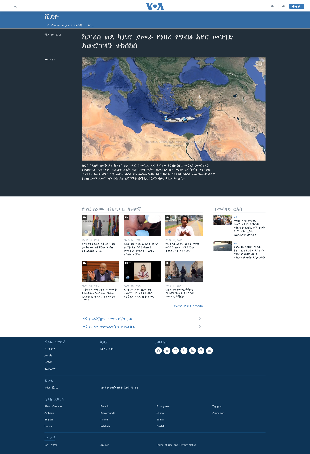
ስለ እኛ (104, 444)
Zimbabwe (218, 413)
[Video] (272, 6)
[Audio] (283, 6)
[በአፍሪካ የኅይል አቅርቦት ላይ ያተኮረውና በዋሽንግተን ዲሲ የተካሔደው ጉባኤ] (100, 225)
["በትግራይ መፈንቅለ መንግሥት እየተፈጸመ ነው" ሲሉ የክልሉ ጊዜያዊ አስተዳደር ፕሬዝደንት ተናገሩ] (100, 271)
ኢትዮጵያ (49, 349)
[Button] (50, 60)
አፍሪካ (48, 355)
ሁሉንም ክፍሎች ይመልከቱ (188, 305)
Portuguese (163, 406)
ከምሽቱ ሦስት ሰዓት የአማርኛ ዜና (119, 387)
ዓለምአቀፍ (50, 369)
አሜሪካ (48, 362)
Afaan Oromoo (53, 406)
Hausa (48, 426)
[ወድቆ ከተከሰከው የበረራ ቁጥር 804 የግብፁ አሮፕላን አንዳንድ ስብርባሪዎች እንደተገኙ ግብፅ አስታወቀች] (222, 246)
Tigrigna (217, 406)
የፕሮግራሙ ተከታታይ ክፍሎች (64, 25)
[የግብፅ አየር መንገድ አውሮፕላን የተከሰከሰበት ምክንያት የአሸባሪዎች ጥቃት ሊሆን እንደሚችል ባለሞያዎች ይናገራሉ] (222, 220)
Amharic (49, 413)
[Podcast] (201, 350)
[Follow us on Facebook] (158, 350)
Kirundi (104, 419)
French (104, 406)
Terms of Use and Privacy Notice (176, 444)
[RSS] (192, 350)
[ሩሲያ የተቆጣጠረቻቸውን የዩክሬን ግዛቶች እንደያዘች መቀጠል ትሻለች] (184, 271)
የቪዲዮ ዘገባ (107, 349)
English (48, 419)
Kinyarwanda (107, 413)
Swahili (160, 426)
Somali (160, 419)
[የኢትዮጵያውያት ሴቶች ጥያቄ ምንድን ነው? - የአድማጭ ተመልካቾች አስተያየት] (184, 225)
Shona (160, 413)
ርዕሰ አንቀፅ (50, 444)
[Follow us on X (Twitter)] (183, 350)
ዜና (235, 217)
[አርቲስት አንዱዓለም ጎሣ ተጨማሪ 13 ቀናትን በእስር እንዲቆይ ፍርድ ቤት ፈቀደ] (142, 271)
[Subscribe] (209, 350)
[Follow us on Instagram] (175, 350)
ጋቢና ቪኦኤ (51, 387)
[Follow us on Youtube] (166, 350)
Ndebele (105, 426)
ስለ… (91, 25)
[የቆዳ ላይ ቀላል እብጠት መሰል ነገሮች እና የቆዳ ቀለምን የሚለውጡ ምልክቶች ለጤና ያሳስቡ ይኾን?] (142, 225)
